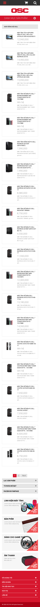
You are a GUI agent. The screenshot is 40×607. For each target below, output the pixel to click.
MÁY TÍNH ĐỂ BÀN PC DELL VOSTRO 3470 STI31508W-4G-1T (26, 343)
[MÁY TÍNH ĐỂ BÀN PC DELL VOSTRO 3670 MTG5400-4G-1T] (9, 390)
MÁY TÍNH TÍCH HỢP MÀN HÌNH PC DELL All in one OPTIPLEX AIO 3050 (25, 75)
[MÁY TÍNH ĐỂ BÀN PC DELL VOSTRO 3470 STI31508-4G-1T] (9, 453)
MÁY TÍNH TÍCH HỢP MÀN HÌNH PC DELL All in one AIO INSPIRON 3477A (26, 55)
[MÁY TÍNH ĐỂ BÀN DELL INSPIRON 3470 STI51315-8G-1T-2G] (9, 300)
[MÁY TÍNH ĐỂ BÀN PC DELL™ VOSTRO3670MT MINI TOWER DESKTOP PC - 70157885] (9, 431)
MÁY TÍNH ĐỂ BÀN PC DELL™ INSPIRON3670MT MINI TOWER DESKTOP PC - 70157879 (26, 274)
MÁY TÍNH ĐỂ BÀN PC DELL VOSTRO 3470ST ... (25, 409)
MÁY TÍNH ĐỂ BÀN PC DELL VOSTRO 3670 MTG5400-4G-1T (26, 388)
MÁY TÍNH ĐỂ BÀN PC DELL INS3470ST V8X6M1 (25, 209)
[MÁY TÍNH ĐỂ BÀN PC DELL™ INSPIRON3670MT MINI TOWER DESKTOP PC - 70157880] (9, 322)
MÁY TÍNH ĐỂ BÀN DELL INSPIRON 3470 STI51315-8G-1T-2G (26, 297)
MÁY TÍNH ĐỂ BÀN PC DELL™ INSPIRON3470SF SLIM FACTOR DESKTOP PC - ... (26, 166)
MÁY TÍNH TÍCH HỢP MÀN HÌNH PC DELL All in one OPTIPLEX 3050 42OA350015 (26, 34)
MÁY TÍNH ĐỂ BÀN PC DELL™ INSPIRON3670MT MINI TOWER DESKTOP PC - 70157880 (26, 320)
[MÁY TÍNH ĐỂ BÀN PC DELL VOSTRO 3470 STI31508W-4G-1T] (9, 346)
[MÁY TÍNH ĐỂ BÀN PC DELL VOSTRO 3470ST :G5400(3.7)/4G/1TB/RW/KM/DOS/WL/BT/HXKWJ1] (9, 413)
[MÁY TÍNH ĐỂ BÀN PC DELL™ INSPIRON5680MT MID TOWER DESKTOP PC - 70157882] (9, 98)
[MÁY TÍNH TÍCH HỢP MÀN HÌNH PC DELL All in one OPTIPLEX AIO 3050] (9, 78)
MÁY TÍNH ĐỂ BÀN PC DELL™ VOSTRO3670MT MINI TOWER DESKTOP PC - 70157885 (26, 429)
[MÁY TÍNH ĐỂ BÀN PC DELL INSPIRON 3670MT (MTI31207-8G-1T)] (9, 231)
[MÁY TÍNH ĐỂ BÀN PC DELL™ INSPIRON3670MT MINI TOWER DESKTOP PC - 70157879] (9, 276)
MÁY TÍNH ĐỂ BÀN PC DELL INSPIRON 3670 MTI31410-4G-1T (26, 188)
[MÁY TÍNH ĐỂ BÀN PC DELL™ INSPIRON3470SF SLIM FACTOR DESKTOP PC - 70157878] (9, 168)
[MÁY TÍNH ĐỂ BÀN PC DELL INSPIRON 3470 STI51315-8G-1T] (9, 253)
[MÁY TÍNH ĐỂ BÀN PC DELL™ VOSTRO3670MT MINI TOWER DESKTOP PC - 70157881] (9, 368)
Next (24, 476)
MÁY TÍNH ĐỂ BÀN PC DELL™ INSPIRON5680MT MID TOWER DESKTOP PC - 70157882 (26, 96)
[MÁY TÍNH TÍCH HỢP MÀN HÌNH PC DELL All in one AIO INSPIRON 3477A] (9, 57)
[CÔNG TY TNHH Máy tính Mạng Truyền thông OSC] (20, 10)
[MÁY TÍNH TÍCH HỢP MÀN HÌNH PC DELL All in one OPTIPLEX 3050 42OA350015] (9, 37)
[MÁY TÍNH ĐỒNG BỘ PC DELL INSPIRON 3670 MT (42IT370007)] (9, 146)
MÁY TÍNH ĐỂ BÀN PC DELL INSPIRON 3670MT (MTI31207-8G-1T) (26, 229)
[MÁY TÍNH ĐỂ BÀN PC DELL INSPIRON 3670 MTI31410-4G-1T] (9, 190)
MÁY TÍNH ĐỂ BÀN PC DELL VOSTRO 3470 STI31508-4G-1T (26, 451)
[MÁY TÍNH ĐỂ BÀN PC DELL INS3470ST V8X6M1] (9, 213)
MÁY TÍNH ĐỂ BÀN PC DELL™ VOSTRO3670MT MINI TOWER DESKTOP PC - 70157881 (26, 366)
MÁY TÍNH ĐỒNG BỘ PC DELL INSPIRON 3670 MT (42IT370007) (26, 143)
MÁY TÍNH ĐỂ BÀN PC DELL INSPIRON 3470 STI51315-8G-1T (26, 251)
